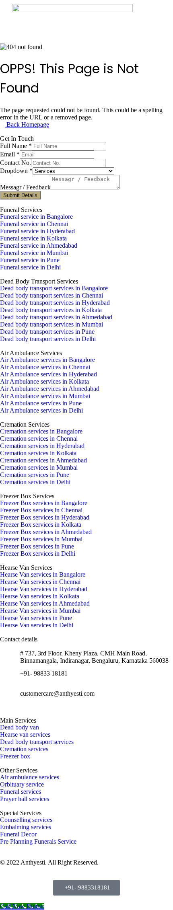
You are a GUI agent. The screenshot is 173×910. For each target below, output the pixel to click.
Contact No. (15, 162)
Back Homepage (27, 124)
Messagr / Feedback (25, 187)
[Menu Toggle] (157, 22)
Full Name (16, 145)
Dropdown (16, 170)
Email (10, 154)
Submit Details (20, 195)
